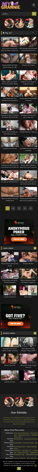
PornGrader (20, 424)
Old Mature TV (26, 450)
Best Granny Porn (16, 422)
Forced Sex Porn (8, 417)
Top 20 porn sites (28, 442)
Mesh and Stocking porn (21, 433)
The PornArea (7, 419)
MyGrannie (17, 450)
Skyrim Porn (30, 417)
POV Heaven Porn (19, 446)
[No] (36, 466)
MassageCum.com (24, 435)
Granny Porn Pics (23, 452)
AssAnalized (18, 442)
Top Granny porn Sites (20, 419)
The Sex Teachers (19, 458)
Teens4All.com (18, 439)
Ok (19, 468)
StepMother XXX (19, 454)
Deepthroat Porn (20, 417)
